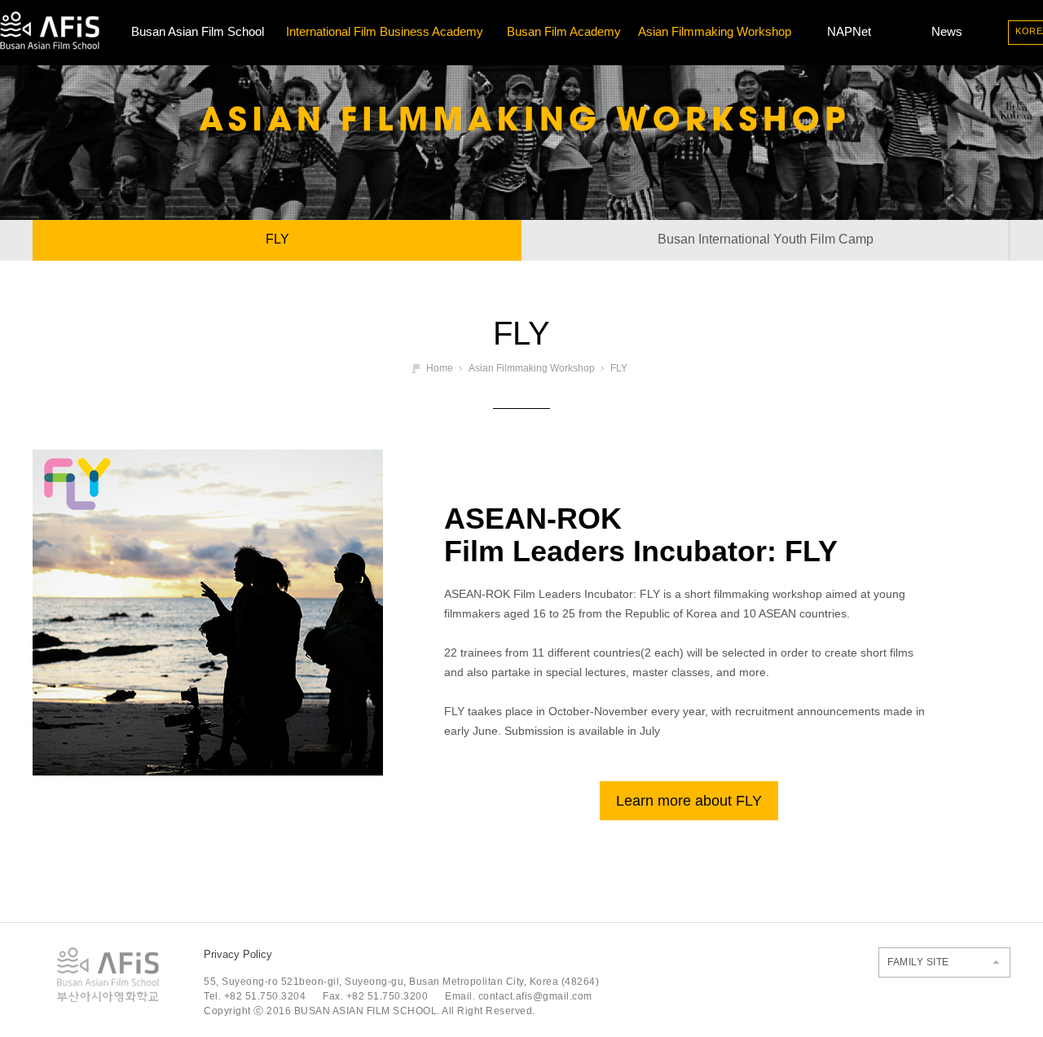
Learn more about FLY (689, 801)
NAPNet (849, 31)
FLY (277, 239)
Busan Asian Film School (197, 31)
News (946, 31)
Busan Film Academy (564, 31)
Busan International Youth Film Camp (766, 239)
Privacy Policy (238, 954)
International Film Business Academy (384, 31)
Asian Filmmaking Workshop (714, 31)
